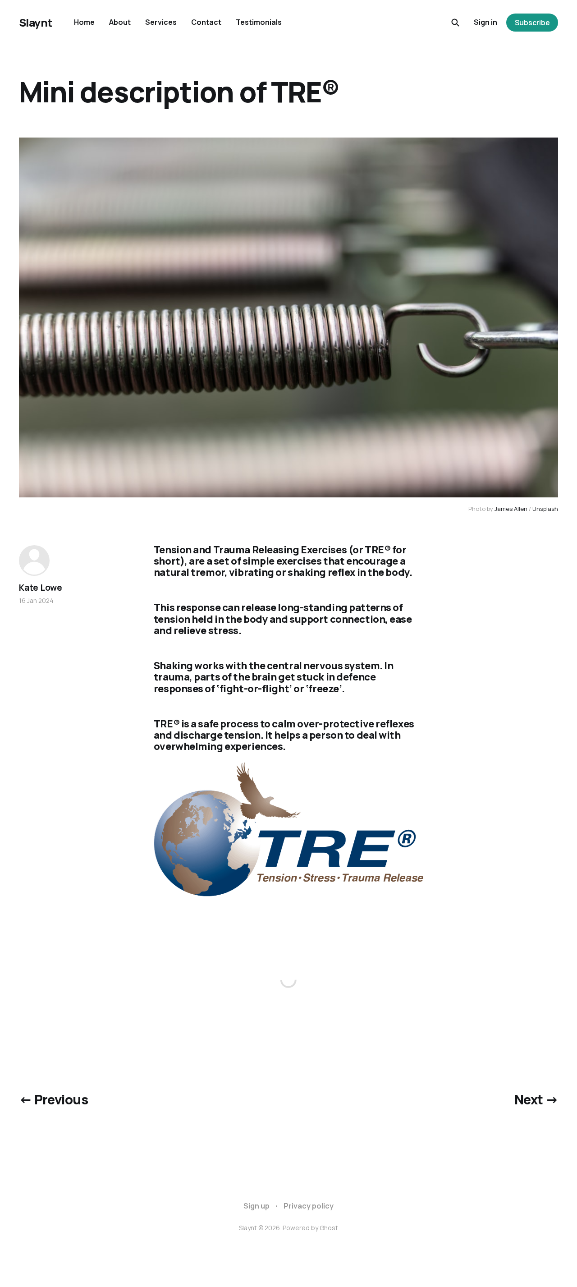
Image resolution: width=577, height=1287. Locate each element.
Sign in (485, 22)
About (120, 22)
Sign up (256, 1206)
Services (161, 22)
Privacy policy (309, 1206)
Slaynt (35, 22)
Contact (206, 22)
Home (84, 22)
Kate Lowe (40, 587)
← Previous (53, 1099)
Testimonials (259, 22)
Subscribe (532, 23)
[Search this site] (455, 22)
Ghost (329, 1227)
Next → (536, 1099)
